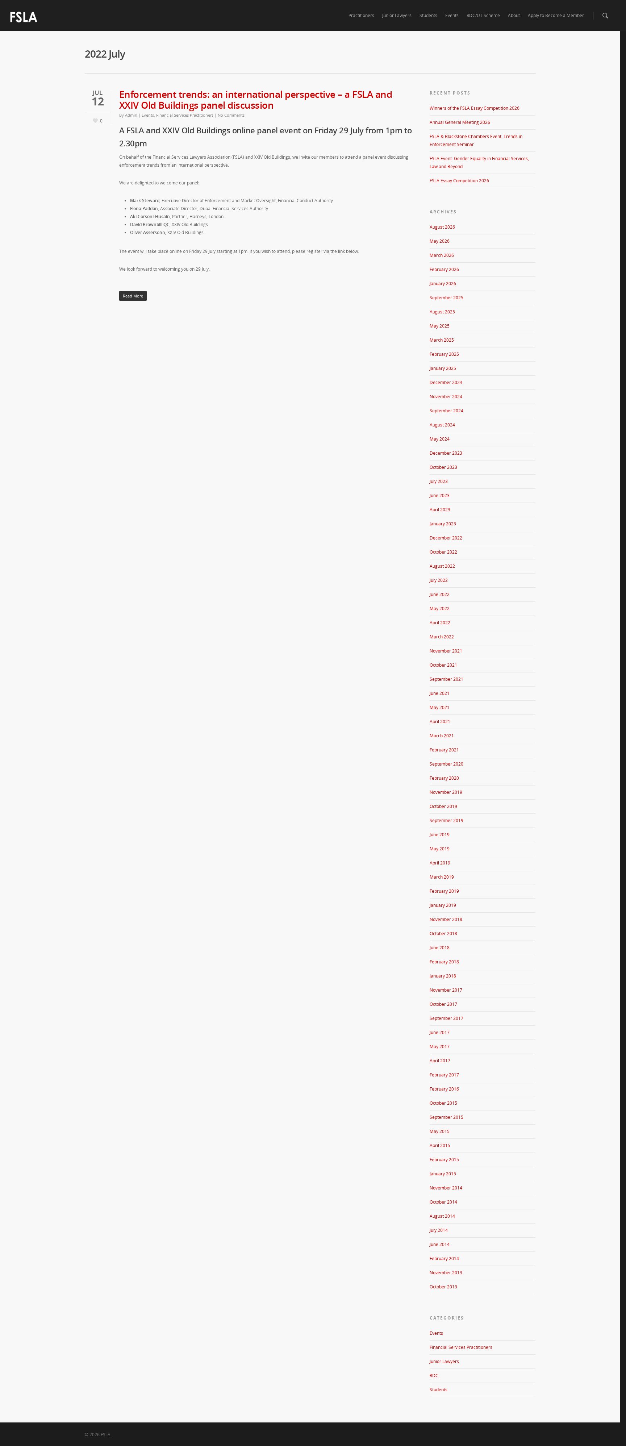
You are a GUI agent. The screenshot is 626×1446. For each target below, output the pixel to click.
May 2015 (440, 1131)
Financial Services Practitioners (184, 115)
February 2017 (444, 1075)
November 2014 (446, 1188)
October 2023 (443, 467)
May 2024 (440, 439)
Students (428, 15)
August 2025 (442, 312)
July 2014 (439, 1230)
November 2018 (446, 919)
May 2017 (440, 1046)
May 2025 (440, 326)
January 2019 (443, 905)
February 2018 (444, 962)
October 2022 (443, 552)
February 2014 (444, 1258)
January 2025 (443, 368)
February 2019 (444, 891)
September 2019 (446, 820)
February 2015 (444, 1160)
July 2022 (439, 580)
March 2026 (442, 255)
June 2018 (440, 948)
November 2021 (446, 651)
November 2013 (446, 1273)
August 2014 (442, 1216)
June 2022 (440, 594)
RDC (434, 1375)
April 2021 (440, 721)
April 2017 (440, 1061)
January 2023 (443, 524)
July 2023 (439, 481)
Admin (131, 115)
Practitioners (361, 15)
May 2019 (440, 849)
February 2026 (444, 269)
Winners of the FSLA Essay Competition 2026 (474, 108)
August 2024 (442, 425)
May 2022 (440, 608)
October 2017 (443, 1004)
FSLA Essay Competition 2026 (459, 181)
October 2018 (443, 933)
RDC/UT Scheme (483, 15)
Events (452, 15)
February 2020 (444, 778)
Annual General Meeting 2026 (460, 122)
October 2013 (443, 1287)
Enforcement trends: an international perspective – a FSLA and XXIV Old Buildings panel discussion (255, 100)
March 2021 (442, 736)
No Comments (231, 115)
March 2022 (442, 637)
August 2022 (442, 566)
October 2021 (443, 665)
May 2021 (440, 707)
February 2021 (444, 750)
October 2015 (443, 1103)
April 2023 (440, 510)
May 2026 (440, 241)
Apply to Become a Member (556, 15)
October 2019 (443, 806)
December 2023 (446, 453)
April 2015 (440, 1145)
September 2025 (446, 298)
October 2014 (443, 1202)
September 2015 (446, 1117)
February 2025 (444, 354)
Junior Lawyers (397, 15)
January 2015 (443, 1174)
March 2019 (442, 877)
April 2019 (440, 863)
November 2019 (446, 792)
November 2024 (446, 396)
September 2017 (446, 1018)
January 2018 (443, 976)
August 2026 (442, 227)
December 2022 (446, 538)
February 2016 (444, 1089)
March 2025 (442, 340)
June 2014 (440, 1244)
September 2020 (446, 764)
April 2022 (440, 623)
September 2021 (446, 679)
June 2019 (440, 835)
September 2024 (446, 411)
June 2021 (440, 693)
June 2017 (440, 1032)
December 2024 (446, 382)
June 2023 (440, 495)
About (514, 15)
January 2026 (443, 283)
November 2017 (446, 990)
